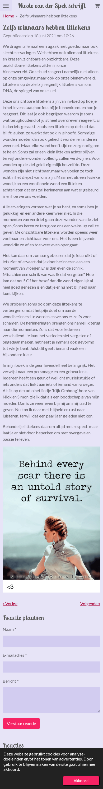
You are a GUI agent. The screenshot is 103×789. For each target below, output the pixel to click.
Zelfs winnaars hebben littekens (48, 15)
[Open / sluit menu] (6, 5)
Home (8, 15)
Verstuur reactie (21, 723)
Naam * (9, 629)
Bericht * (11, 680)
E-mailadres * (15, 655)
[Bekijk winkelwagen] (97, 5)
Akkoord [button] (81, 780)
